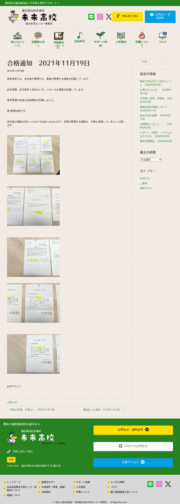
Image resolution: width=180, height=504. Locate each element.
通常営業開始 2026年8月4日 (156, 141)
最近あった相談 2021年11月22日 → (104, 409)
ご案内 (143, 183)
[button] (91, 16)
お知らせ (12, 402)
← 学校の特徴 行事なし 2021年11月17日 (30, 409)
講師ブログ (146, 188)
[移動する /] (39, 18)
